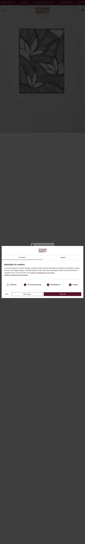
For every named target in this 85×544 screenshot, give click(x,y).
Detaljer (63, 257)
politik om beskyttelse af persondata (42, 273)
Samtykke (22, 257)
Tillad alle (63, 294)
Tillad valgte (27, 294)
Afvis (6, 294)
